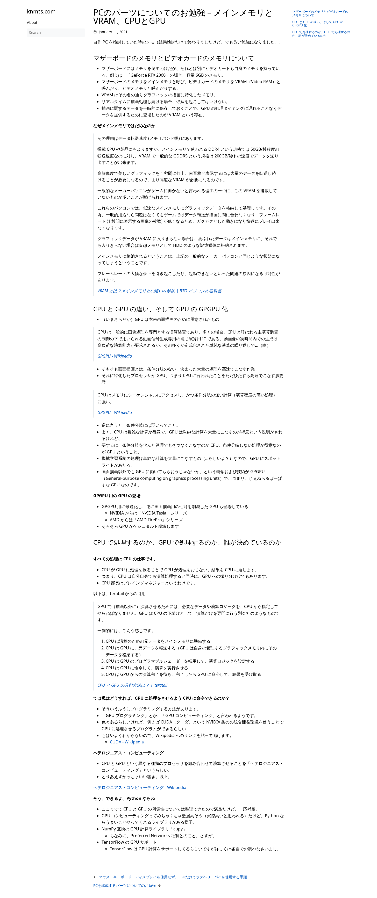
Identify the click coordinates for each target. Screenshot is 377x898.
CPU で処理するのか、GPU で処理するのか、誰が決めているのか (321, 34)
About (32, 22)
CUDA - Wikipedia (127, 742)
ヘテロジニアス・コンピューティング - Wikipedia (139, 787)
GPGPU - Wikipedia (114, 356)
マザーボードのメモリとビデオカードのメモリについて (320, 13)
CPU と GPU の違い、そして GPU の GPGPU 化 (317, 24)
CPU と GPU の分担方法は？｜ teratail (132, 685)
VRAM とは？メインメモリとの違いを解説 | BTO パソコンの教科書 (159, 291)
